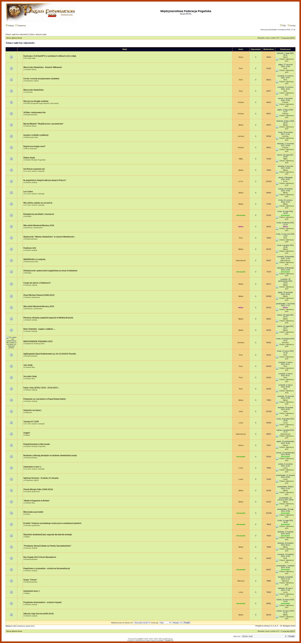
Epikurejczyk (241, 260)
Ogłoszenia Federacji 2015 (35, 343)
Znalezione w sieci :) (32, 467)
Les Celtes (28, 191)
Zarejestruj (21, 26)
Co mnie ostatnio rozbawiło (35, 171)
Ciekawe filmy (30, 367)
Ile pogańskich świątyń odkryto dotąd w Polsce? (44, 180)
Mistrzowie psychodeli (33, 512)
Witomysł (240, 581)
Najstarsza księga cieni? (34, 146)
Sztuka (27, 514)
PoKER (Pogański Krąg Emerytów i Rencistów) (42, 103)
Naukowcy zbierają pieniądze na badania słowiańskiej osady (50, 455)
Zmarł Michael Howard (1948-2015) (38, 295)
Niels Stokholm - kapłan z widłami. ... (39, 329)
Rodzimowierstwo (31, 114)
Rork (241, 68)
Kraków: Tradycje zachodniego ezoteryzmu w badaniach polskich (52, 523)
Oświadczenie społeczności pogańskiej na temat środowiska (50, 271)
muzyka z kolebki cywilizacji (35, 135)
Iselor (241, 411)
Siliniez (240, 125)
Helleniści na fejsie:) (32, 410)
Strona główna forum (14, 38)
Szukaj (292, 26)
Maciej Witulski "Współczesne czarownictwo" (43, 124)
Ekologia (28, 216)
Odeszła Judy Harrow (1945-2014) (38, 614)
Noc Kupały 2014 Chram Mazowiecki (39, 557)
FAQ (284, 26)
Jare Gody (28, 365)
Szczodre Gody (30, 376)
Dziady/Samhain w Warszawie (36, 444)
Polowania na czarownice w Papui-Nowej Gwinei (44, 399)
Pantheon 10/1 (29, 248)
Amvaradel (240, 215)
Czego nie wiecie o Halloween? (37, 283)
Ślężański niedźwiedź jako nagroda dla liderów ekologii (47, 534)
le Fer (241, 181)
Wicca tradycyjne (31, 148)
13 (281, 626)
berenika (241, 342)
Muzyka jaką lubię (31, 137)
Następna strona (289, 626)
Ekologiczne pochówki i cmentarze (38, 214)
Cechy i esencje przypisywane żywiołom (41, 79)
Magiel (27, 435)
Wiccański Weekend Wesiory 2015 (38, 306)
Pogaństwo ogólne (32, 81)
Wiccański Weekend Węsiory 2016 (38, 225)
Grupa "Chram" (30, 580)
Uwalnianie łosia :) (31, 591)
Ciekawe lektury (30, 69)
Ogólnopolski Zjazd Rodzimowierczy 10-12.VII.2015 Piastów (49, 354)
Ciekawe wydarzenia (32, 297)
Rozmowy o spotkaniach (34, 227)
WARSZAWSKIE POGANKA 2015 (38, 341)
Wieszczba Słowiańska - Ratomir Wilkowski (42, 67)
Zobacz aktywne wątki (37, 34)
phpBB (139, 639)
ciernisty (241, 136)
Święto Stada (29, 158)
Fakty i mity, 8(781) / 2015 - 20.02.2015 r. (41, 388)
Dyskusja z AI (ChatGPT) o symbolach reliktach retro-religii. (49, 56)
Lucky (240, 423)
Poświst (241, 102)
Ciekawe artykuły (31, 182)
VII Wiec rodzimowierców (34, 112)
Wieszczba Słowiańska (33, 90)
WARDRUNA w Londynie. (34, 259)
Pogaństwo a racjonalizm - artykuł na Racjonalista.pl (46, 568)
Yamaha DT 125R (31, 422)
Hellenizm (28, 412)
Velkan (240, 227)
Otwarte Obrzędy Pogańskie (35, 160)
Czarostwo (29, 92)
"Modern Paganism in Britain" (36, 501)
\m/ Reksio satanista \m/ (34, 169)
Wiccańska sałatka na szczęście (37, 203)
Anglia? (26, 433)
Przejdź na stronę (262, 626)
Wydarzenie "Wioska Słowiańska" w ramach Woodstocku (48, 237)
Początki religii (30, 58)
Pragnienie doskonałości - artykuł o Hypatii (42, 602)
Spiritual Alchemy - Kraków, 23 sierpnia (40, 478)
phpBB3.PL (169, 640)
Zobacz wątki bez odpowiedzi (16, 34)
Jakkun (241, 445)
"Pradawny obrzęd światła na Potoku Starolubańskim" (47, 546)
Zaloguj (11, 26)
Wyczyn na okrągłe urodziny (35, 101)
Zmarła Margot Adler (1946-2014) (38, 489)
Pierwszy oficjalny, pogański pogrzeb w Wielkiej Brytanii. (48, 318)
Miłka (241, 159)
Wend (241, 57)
